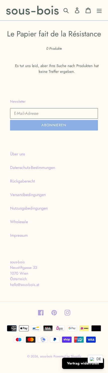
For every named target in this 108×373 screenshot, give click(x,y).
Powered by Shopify (67, 356)
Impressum (19, 235)
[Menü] (99, 10)
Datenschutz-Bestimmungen (32, 167)
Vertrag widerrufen (83, 363)
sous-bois (46, 356)
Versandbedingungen (28, 195)
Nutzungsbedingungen (29, 208)
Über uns (17, 154)
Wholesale (19, 222)
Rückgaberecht (22, 181)
